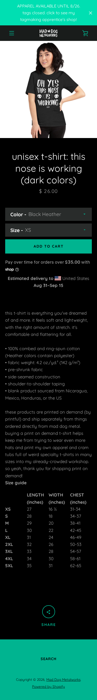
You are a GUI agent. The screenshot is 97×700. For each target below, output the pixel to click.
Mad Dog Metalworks (63, 679)
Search (48, 658)
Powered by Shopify (48, 686)
